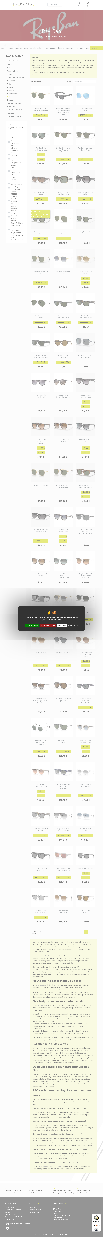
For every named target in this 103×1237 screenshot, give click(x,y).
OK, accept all (33, 625)
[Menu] (100, 1215)
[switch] (96, 1229)
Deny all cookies (48, 625)
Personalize (62, 625)
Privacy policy (73, 625)
